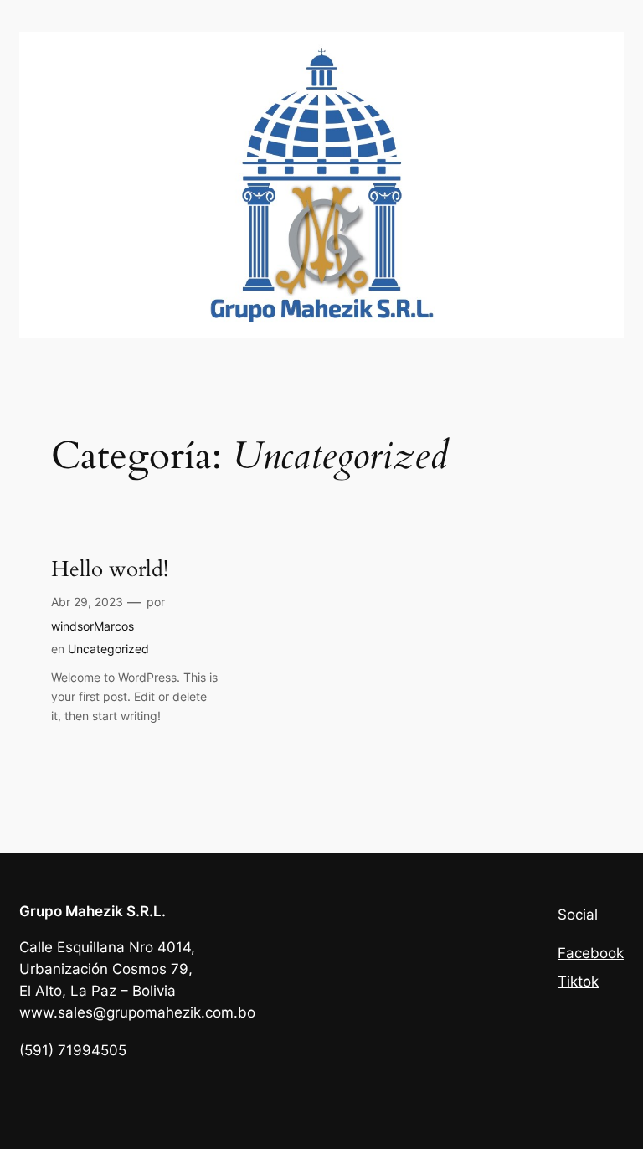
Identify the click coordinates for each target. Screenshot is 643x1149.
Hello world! (109, 570)
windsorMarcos (92, 626)
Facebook (591, 953)
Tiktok (578, 981)
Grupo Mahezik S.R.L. (92, 911)
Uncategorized (108, 648)
